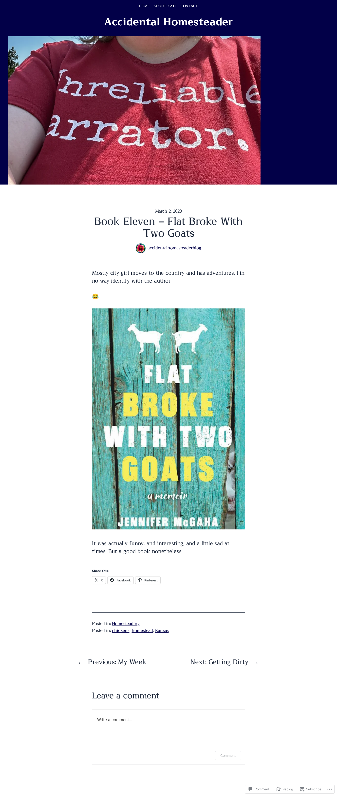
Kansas (162, 630)
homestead (142, 630)
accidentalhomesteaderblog (174, 248)
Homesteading (126, 624)
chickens (121, 630)
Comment (228, 755)
